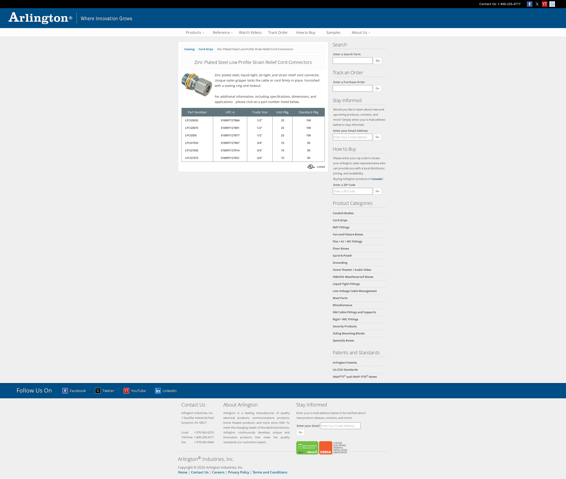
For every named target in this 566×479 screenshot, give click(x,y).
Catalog (189, 49)
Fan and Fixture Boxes (348, 234)
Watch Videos (250, 32)
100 (308, 120)
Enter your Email (308, 426)
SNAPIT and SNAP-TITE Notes (355, 377)
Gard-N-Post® (342, 256)
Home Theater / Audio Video (352, 270)
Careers (218, 472)
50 (308, 143)
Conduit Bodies (343, 213)
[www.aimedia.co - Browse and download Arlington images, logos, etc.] (552, 4)
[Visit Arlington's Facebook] (530, 4)
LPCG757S (191, 158)
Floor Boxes (341, 248)
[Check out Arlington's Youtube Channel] (545, 4)
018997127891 (230, 128)
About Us (360, 32)
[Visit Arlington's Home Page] (283, 18)
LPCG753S (191, 143)
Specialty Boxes (343, 340)
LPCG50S (191, 135)
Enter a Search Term (347, 54)
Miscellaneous (342, 305)
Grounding (340, 263)
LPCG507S (191, 128)
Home (182, 472)
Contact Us (199, 472)
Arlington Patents (345, 362)
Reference (222, 32)
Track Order (278, 32)
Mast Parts (340, 298)
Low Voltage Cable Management (355, 291)
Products (194, 32)
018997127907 (230, 143)
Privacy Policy (238, 472)
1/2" (259, 120)
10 (282, 143)
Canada (376, 179)
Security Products (345, 326)
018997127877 (230, 135)
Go (377, 137)
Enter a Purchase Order (349, 82)
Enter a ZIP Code (344, 185)
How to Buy (305, 32)
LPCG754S (191, 150)
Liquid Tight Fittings (346, 284)
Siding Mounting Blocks (349, 333)
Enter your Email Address (350, 131)
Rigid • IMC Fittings (345, 319)
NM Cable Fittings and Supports (354, 312)
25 (282, 120)
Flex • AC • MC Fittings (347, 241)
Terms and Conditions (270, 472)
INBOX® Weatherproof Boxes (353, 277)
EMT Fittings (341, 227)
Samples (333, 32)
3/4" (259, 143)
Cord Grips (340, 220)
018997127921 (230, 158)
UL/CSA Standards (345, 370)
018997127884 (230, 120)
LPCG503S (191, 120)
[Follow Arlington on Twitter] (538, 4)
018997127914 (230, 150)
